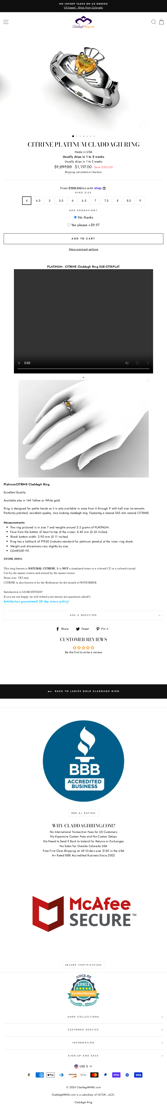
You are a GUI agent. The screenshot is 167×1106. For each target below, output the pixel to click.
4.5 (38, 200)
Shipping (70, 172)
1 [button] (73, 136)
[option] (83, 6)
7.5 (106, 200)
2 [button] (77, 137)
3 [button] (81, 137)
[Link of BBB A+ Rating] (83, 761)
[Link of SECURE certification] (83, 913)
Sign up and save (83, 1055)
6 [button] (91, 137)
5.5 (61, 200)
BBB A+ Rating (84, 813)
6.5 (84, 200)
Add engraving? (83, 210)
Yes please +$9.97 (85, 224)
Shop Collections (84, 1016)
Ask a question (83, 615)
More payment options (83, 249)
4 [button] (84, 137)
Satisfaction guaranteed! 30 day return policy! (36, 601)
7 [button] (95, 137)
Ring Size (83, 192)
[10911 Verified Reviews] (83, 1007)
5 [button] (88, 137)
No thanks (85, 217)
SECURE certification (83, 965)
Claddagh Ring (83, 1102)
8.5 (129, 200)
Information (83, 1042)
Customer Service (83, 1029)
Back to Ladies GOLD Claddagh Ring (87, 691)
